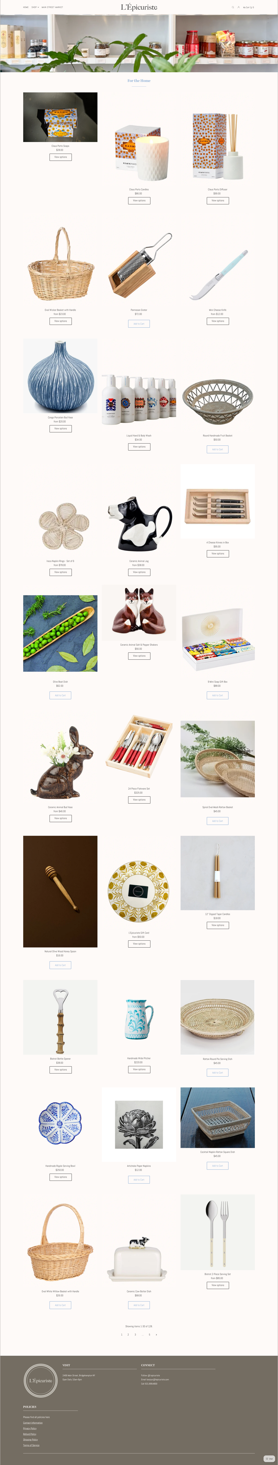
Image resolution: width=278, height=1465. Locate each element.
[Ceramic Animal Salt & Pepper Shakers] (139, 613)
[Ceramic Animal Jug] (139, 510)
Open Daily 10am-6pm (72, 1379)
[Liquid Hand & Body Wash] (139, 385)
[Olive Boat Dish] (60, 631)
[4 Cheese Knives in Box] (218, 501)
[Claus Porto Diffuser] (218, 139)
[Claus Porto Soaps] (60, 117)
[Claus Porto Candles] (139, 139)
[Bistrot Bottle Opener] (60, 1017)
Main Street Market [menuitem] (52, 7)
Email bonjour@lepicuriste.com (155, 1379)
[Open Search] (233, 7)
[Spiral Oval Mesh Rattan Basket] (218, 756)
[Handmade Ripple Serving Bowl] (60, 1124)
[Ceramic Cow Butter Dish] (139, 1241)
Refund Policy (29, 1434)
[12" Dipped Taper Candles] (218, 873)
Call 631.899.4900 (149, 1383)
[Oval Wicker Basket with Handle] (60, 259)
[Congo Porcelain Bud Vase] (60, 376)
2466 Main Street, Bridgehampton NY (79, 1375)
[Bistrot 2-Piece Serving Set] (218, 1232)
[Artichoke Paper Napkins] (139, 1124)
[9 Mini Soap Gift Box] (218, 631)
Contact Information (33, 1422)
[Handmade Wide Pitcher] (139, 1017)
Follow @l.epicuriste (150, 1375)
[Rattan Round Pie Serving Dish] (218, 1017)
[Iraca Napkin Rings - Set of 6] (60, 510)
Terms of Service (31, 1445)
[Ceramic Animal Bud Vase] (60, 756)
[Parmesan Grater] (139, 259)
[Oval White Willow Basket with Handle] (60, 1241)
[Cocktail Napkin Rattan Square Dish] (218, 1117)
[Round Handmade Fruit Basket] (218, 385)
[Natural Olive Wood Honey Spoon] (60, 891)
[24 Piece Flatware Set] (139, 747)
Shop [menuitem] (34, 7)
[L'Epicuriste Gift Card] (139, 882)
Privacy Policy (29, 1428)
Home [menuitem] (26, 7)
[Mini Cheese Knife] (218, 259)
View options (60, 157)
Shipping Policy (30, 1439)
